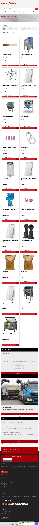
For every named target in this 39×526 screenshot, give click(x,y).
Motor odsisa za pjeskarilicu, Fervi (26, 54)
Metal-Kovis (3, 19)
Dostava (2, 485)
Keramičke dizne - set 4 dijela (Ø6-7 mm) (27, 209)
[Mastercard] (3, 503)
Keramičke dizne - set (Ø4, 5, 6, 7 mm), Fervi (9, 147)
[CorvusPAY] (6, 500)
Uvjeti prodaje (3, 486)
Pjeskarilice (17, 19)
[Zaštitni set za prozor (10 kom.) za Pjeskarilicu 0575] (28, 169)
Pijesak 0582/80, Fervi (6, 271)
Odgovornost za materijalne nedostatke (7, 478)
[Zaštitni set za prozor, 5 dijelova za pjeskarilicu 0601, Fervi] (28, 76)
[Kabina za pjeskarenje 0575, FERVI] (28, 107)
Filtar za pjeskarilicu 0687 (6, 178)
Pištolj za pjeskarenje (24, 147)
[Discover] (13, 503)
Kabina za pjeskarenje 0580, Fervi (8, 333)
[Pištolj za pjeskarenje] (28, 138)
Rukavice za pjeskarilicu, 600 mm (26, 240)
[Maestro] (6, 503)
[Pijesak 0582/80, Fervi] (10, 262)
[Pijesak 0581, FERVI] (28, 262)
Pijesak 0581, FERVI (24, 271)
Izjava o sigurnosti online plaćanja (6, 482)
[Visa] (9, 503)
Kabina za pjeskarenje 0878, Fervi (26, 302)
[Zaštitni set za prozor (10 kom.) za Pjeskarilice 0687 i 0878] (10, 231)
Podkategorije (5, 25)
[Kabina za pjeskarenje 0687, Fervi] (10, 107)
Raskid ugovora (3, 491)
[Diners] (18, 503)
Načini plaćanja (3, 477)
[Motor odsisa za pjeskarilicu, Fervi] (28, 45)
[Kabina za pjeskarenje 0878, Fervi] (28, 293)
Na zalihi (13, 32)
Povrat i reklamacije (4, 484)
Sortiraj (8, 32)
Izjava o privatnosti (4, 483)
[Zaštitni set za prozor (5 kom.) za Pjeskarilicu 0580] (10, 293)
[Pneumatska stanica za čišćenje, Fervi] (10, 200)
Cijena (4, 32)
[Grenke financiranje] (19, 391)
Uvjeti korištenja (3, 487)
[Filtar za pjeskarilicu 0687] (10, 169)
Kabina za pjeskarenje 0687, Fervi (8, 116)
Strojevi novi (12, 19)
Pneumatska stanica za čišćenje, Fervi (8, 209)
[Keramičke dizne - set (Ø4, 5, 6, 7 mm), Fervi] (10, 138)
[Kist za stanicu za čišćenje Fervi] (10, 45)
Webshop (7, 19)
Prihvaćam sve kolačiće (19, 524)
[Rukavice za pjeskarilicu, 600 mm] (28, 231)
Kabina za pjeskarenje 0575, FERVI (26, 116)
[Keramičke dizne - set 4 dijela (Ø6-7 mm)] (28, 200)
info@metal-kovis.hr (6, 517)
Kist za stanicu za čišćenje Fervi (7, 54)
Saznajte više (19, 373)
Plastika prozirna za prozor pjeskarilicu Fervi (9, 85)
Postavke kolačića (25, 524)
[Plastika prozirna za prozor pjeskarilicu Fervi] (10, 76)
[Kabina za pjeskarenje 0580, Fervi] (10, 324)
